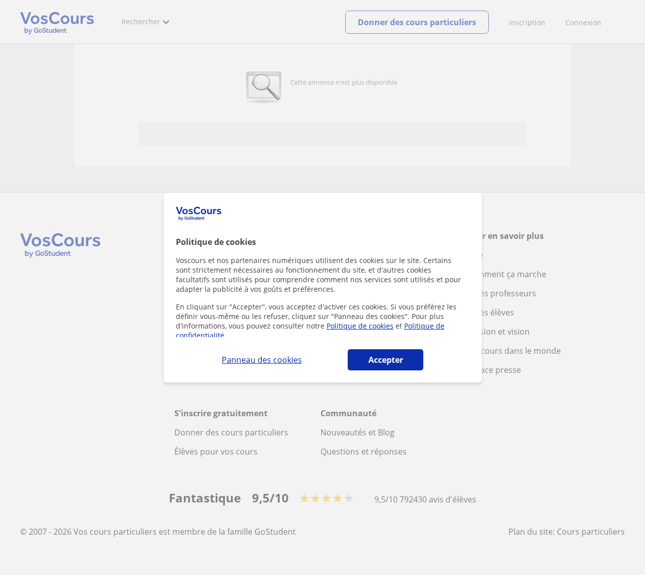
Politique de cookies (360, 326)
